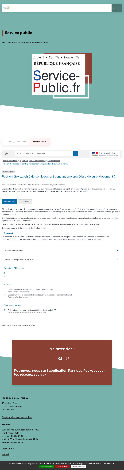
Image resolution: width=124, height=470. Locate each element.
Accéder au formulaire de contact (17, 417)
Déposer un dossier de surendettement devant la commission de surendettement (40, 295)
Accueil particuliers (10, 161)
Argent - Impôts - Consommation (33, 161)
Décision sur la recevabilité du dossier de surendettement (30, 289)
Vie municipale (22, 142)
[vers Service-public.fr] (105, 154)
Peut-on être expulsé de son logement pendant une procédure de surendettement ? (35, 164)
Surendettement (54, 161)
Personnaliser (78, 466)
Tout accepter (46, 466)
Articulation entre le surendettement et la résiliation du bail (30, 310)
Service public (39, 141)
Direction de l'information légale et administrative (19, 325)
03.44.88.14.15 (8, 409)
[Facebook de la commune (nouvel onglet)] (58, 358)
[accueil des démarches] (6, 153)
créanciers (47, 224)
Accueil (8, 142)
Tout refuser (62, 466)
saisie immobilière (68, 218)
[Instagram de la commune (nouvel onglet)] (66, 358)
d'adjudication (95, 218)
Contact (5, 454)
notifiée (27, 224)
